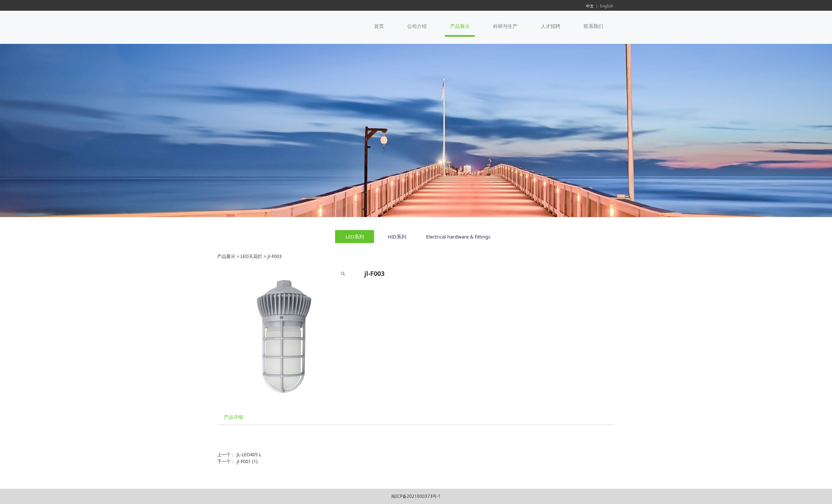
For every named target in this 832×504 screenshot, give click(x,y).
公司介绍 (417, 26)
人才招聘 (550, 26)
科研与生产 (505, 26)
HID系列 (397, 236)
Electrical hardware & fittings (458, 236)
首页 (379, 26)
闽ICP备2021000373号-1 (416, 496)
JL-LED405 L (249, 454)
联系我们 (593, 26)
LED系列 (354, 236)
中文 (590, 6)
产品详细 (233, 417)
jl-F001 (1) (247, 461)
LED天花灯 (251, 256)
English (606, 6)
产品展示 (460, 26)
